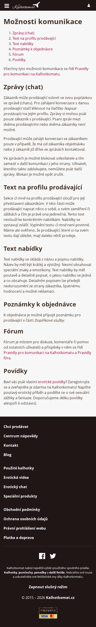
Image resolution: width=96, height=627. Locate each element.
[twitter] (53, 555)
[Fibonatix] (48, 617)
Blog (7, 454)
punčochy (26, 572)
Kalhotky (10, 572)
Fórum (18, 54)
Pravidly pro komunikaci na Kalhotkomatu (39, 352)
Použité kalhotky (19, 468)
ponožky (40, 572)
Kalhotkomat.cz (60, 597)
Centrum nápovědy (21, 436)
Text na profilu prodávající (34, 38)
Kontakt (11, 445)
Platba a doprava (19, 537)
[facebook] (43, 555)
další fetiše (57, 572)
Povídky (19, 59)
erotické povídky (51, 381)
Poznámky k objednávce (33, 49)
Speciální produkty (20, 496)
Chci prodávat (16, 426)
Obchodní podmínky (22, 509)
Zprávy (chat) (23, 33)
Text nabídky (23, 43)
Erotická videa (16, 477)
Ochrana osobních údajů (26, 518)
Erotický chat (15, 486)
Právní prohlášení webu (25, 528)
